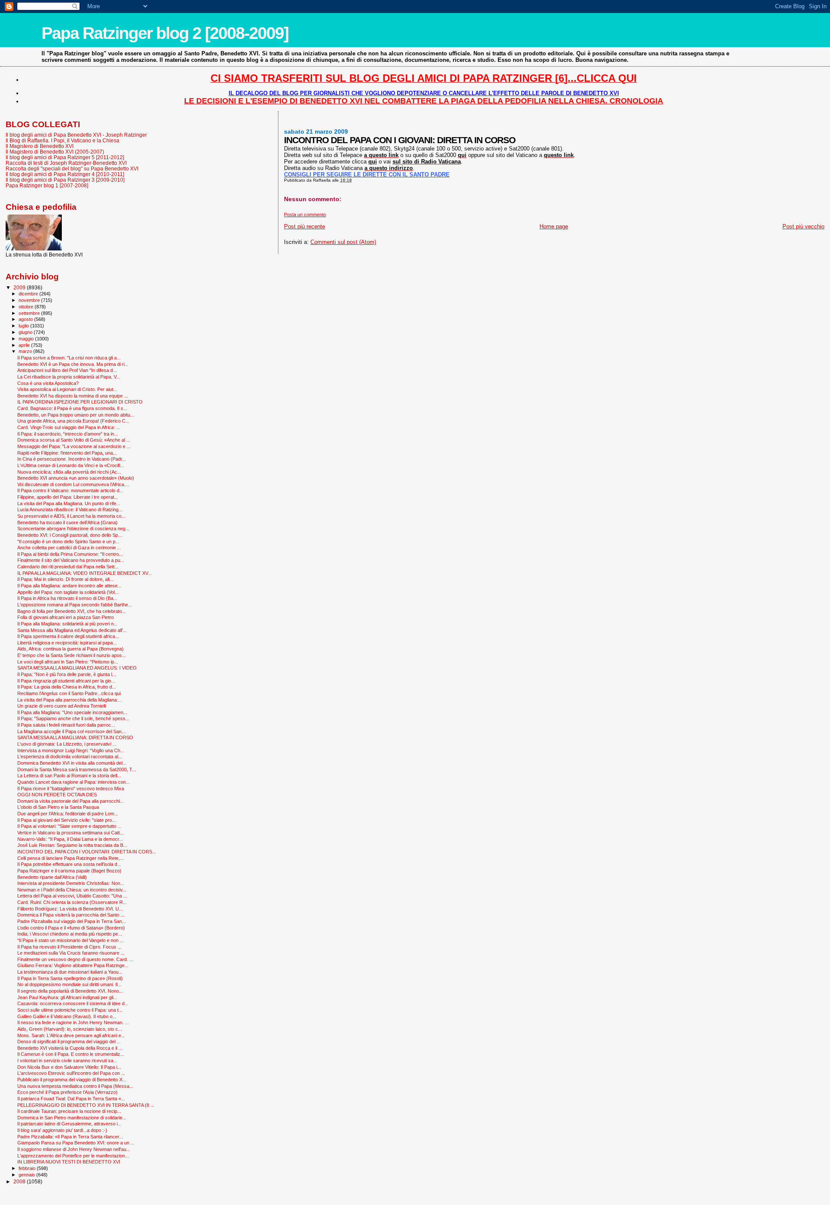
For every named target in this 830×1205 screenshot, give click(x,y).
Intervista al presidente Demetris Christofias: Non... (70, 883)
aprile (25, 345)
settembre (30, 313)
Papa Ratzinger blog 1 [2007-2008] (47, 185)
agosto (26, 319)
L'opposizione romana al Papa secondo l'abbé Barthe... (74, 604)
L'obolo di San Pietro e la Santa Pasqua (58, 807)
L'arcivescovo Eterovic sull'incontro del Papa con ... (71, 1073)
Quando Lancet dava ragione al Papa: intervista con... (73, 782)
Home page (554, 226)
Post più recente (304, 226)
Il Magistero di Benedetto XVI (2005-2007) (55, 151)
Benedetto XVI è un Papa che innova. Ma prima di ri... (72, 364)
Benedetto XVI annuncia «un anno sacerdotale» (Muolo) (75, 478)
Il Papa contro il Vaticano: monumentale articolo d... (70, 490)
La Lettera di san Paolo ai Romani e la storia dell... (69, 775)
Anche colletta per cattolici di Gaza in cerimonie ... (69, 547)
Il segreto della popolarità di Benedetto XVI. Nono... (70, 990)
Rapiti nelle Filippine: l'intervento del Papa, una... (67, 452)
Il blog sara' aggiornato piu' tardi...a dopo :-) (62, 1130)
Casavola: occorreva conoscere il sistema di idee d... (72, 1003)
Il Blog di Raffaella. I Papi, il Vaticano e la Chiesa (62, 140)
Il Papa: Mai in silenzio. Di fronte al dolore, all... (65, 579)
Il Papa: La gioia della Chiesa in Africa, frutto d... (66, 686)
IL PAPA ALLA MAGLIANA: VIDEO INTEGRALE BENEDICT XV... (84, 573)
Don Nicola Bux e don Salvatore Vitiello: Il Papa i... (69, 1067)
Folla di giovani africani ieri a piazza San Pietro (65, 617)
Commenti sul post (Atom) (343, 242)
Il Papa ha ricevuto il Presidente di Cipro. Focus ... (69, 946)
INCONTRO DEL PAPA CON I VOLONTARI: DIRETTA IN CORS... (86, 851)
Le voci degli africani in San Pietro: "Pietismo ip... (67, 661)
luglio (24, 325)
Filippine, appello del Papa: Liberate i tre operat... (67, 497)
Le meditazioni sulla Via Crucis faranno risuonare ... (70, 952)
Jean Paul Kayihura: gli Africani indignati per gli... (67, 997)
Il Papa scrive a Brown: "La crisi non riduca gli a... (69, 357)
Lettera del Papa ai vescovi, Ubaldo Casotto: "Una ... (72, 895)
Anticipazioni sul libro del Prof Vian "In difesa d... (67, 370)
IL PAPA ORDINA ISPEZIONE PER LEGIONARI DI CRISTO (80, 401)
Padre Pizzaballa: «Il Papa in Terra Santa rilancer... (70, 1136)
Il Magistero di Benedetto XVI (39, 146)
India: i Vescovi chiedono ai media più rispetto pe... (69, 933)
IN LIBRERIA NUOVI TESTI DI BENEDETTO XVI (68, 1161)
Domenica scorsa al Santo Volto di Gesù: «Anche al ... (73, 439)
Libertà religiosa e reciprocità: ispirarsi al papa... (67, 642)
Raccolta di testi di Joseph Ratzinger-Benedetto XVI (66, 163)
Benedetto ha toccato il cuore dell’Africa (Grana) (67, 522)
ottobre (27, 306)
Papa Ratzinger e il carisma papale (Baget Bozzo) (69, 870)
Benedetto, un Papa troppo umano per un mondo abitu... (75, 414)
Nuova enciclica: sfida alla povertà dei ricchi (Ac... (69, 471)
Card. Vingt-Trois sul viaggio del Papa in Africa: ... (68, 427)
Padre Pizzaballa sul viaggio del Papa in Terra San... (71, 921)
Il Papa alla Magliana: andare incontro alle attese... (69, 585)
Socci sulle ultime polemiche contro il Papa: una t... (69, 1010)
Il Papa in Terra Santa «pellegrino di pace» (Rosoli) (70, 978)
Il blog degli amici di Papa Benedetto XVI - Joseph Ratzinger (76, 135)
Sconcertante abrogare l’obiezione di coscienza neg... (73, 528)
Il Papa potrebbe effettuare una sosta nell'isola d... (69, 864)
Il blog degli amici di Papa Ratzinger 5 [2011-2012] (65, 157)
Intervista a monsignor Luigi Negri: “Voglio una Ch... (70, 750)
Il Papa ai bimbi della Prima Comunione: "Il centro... (70, 554)
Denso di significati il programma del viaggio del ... (69, 1041)
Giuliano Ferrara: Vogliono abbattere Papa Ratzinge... (72, 965)
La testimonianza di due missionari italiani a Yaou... (69, 971)
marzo (26, 351)
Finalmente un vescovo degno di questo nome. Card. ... (75, 959)
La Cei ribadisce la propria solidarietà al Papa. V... (68, 376)
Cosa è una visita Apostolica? (48, 383)
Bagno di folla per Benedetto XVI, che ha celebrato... (71, 611)
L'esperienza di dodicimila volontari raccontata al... (69, 756)
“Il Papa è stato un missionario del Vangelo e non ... (70, 940)
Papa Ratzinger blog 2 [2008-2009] (165, 33)
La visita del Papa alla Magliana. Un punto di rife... (68, 503)
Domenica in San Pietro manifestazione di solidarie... (71, 1117)
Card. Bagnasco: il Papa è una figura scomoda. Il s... (72, 408)
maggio (27, 338)
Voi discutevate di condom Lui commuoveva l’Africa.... (73, 484)
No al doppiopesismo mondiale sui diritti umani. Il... (69, 984)
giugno (26, 332)
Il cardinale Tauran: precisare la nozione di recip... (69, 1111)
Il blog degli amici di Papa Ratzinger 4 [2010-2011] (65, 174)
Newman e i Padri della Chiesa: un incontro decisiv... (71, 889)
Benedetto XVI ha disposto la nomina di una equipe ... (72, 395)
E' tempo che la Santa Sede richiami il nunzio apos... (71, 655)
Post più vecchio (803, 226)
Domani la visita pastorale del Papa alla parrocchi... (70, 801)
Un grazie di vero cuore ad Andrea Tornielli (61, 705)
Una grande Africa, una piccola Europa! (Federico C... (73, 420)
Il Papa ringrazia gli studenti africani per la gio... (66, 680)
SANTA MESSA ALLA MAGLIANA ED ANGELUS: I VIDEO (77, 667)
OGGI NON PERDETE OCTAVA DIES (57, 794)
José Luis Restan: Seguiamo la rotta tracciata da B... (72, 845)
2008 (20, 1181)
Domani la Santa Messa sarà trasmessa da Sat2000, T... (76, 769)
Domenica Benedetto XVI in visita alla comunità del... (71, 763)
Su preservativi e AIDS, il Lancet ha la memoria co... (71, 516)
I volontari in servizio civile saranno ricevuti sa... (67, 1060)
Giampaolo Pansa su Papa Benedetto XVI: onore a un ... (75, 1142)
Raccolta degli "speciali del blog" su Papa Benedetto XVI (72, 168)
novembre (30, 300)
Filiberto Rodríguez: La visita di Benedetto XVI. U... (70, 908)
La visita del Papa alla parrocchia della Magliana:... (69, 699)
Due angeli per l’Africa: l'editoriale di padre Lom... (67, 813)
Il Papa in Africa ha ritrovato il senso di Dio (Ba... (67, 598)
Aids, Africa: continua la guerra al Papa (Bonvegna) (70, 648)
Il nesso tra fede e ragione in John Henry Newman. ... (73, 1022)
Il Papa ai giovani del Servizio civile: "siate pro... (66, 820)
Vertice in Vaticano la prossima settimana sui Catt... (70, 832)
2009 (20, 287)
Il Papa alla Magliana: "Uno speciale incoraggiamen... (72, 712)
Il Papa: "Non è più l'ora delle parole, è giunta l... (66, 674)
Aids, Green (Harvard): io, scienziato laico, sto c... (69, 1029)
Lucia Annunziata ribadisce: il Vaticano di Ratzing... (69, 509)
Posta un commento (305, 214)
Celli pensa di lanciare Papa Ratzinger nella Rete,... (70, 858)
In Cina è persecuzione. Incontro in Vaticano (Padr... (71, 458)
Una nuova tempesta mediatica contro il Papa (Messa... (75, 1086)
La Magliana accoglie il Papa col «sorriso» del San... (71, 731)
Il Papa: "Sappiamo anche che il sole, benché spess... (73, 718)
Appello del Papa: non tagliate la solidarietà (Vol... (67, 592)
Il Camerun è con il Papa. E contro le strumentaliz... (70, 1054)
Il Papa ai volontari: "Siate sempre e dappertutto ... (69, 826)
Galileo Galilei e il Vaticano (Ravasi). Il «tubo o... (66, 1016)
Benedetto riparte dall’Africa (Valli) (52, 877)
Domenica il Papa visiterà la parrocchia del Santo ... (70, 914)
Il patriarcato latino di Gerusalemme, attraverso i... (69, 1123)
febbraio (28, 1168)
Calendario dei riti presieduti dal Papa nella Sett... (67, 566)
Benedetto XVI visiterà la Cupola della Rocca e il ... (69, 1048)
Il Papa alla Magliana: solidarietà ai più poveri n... (67, 623)
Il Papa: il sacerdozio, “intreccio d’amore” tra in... (67, 433)
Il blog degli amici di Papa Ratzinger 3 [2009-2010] (65, 180)
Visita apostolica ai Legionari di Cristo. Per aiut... (67, 389)
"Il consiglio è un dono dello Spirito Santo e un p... (68, 541)
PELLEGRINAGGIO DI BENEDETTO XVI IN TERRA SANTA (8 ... (85, 1105)
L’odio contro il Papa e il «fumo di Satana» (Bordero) (71, 927)
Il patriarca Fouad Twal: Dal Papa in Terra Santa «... (71, 1098)
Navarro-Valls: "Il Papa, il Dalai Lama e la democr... (70, 839)
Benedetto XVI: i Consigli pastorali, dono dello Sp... (69, 535)
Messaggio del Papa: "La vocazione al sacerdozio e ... (74, 446)
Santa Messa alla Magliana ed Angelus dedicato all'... (72, 630)
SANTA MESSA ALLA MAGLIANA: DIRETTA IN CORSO (75, 737)
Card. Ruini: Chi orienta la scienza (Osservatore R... (72, 902)
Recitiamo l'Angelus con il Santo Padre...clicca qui (69, 693)
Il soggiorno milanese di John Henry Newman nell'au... (73, 1149)
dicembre (29, 293)
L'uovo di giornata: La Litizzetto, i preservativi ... (66, 744)
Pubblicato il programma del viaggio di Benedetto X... (71, 1079)
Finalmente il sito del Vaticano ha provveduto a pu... (70, 560)
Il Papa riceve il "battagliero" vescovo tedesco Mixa (70, 788)
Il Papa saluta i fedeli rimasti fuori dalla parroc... (66, 724)
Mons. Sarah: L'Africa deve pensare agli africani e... (71, 1035)
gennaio (27, 1174)
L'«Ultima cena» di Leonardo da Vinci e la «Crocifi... (70, 465)
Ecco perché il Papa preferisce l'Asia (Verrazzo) (67, 1092)
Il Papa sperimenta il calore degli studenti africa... (68, 636)
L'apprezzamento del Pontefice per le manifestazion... (73, 1155)
